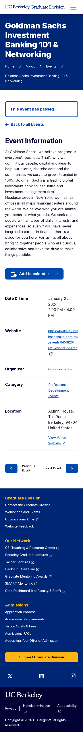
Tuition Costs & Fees (21, 626)
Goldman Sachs (60, 369)
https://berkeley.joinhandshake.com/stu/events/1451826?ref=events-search (63, 342)
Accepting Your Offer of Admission (31, 640)
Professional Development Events (58, 390)
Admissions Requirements (25, 619)
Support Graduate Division (41, 657)
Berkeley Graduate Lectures (28, 555)
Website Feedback (19, 526)
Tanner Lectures (19, 562)
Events (51, 66)
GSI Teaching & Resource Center (32, 548)
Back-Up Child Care (22, 569)
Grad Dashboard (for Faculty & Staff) (35, 591)
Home (9, 66)
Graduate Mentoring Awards (28, 576)
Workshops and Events (22, 512)
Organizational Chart (22, 519)
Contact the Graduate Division (27, 505)
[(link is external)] (24, 695)
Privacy (10, 708)
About (30, 66)
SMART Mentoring (21, 583)
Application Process (20, 612)
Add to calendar (34, 274)
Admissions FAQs (18, 633)
